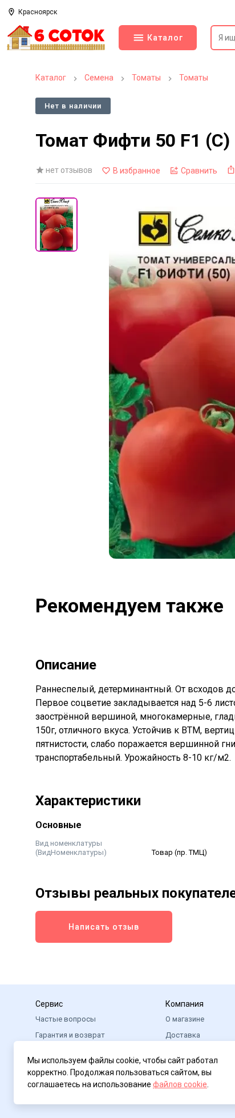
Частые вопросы (65, 1019)
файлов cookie (180, 1084)
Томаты (146, 77)
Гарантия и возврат (70, 1035)
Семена (99, 77)
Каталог (50, 77)
